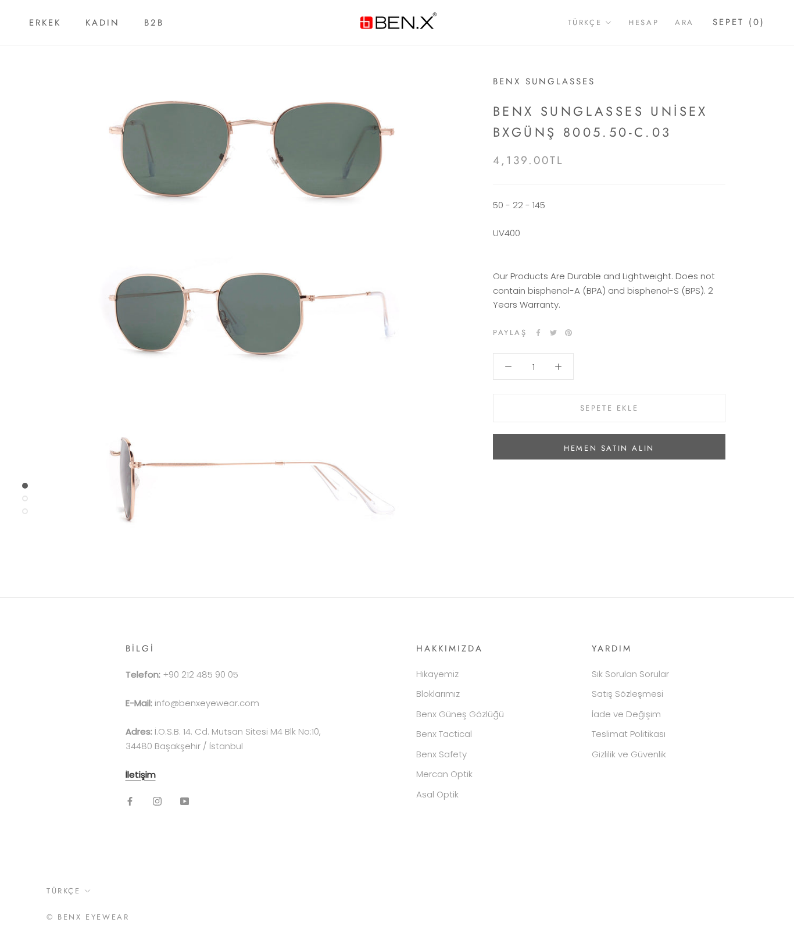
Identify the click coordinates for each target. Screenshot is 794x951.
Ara (684, 22)
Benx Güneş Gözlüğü (460, 714)
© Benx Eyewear (88, 916)
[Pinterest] (568, 332)
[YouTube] (184, 800)
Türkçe (585, 22)
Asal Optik (437, 794)
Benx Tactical (444, 734)
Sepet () (739, 22)
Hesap (643, 22)
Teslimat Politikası (629, 734)
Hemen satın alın (609, 448)
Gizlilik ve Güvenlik (629, 754)
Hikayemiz (437, 674)
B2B (154, 22)
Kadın (102, 22)
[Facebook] (538, 332)
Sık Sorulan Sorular (630, 674)
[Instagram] (157, 800)
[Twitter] (553, 332)
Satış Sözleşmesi (627, 694)
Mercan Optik (444, 774)
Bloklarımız (438, 694)
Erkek (45, 22)
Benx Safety (441, 754)
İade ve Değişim (626, 714)
